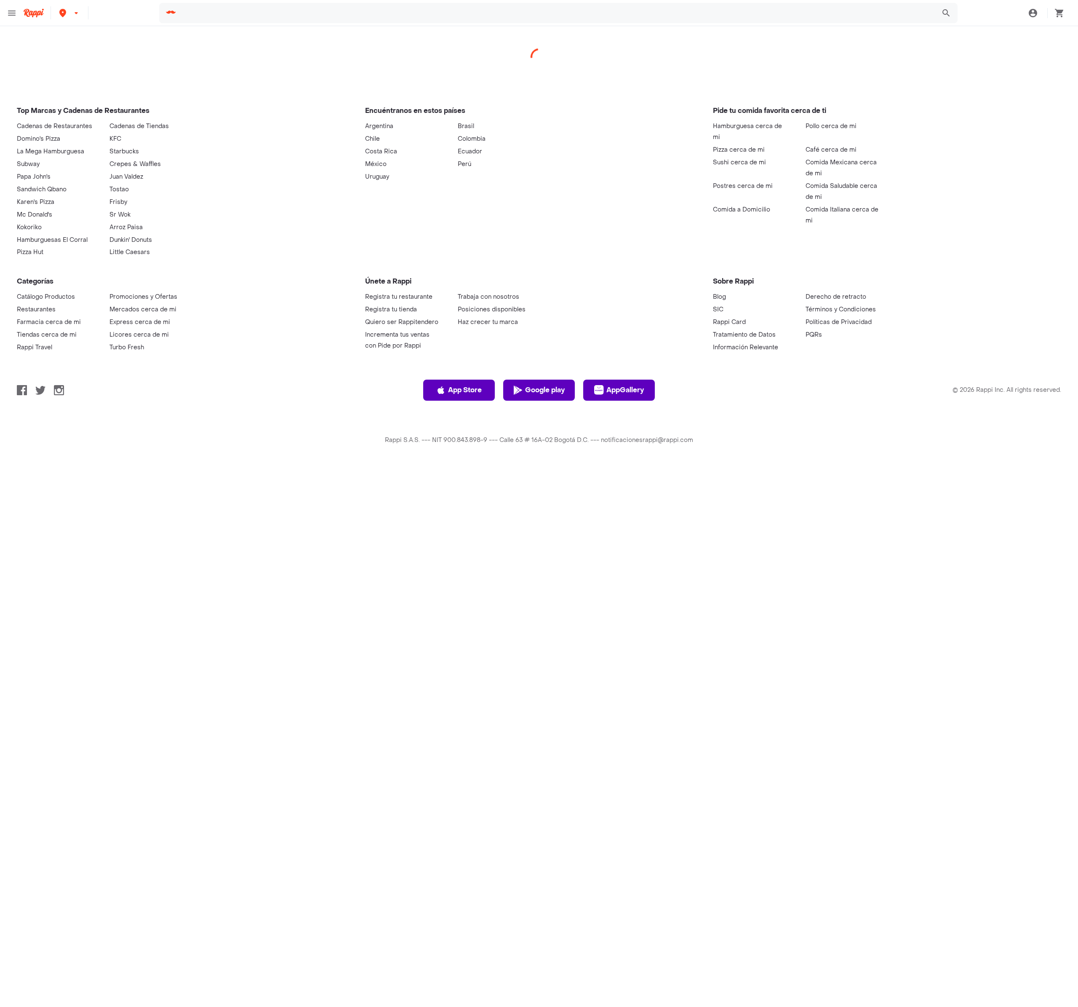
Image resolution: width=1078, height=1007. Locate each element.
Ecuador (470, 151)
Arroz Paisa (126, 227)
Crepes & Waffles (135, 164)
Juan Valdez (126, 177)
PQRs (814, 335)
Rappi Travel (34, 347)
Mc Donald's (34, 215)
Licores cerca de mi (139, 335)
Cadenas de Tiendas (139, 126)
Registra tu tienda (391, 309)
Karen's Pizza (35, 202)
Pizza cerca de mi (739, 150)
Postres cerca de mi (743, 186)
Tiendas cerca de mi (47, 335)
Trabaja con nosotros (488, 297)
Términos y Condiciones (841, 309)
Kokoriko (29, 227)
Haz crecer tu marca (488, 322)
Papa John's (34, 177)
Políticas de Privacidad (839, 322)
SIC (718, 309)
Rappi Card (729, 322)
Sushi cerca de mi (739, 162)
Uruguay (377, 177)
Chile (372, 139)
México (376, 164)
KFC (115, 139)
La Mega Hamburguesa (50, 151)
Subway (28, 164)
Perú (464, 164)
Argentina (379, 126)
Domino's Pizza (38, 139)
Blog (719, 297)
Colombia (472, 139)
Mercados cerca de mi (142, 309)
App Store (465, 390)
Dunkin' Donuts (130, 240)
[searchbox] (556, 13)
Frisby (118, 202)
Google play (545, 390)
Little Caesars (129, 252)
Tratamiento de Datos (744, 335)
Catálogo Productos (46, 297)
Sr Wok (120, 215)
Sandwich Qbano (42, 189)
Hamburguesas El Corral (52, 240)
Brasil (466, 126)
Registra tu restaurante (398, 297)
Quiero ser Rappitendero (401, 322)
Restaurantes (36, 309)
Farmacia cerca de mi (49, 322)
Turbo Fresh (126, 347)
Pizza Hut (30, 252)
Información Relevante (745, 347)
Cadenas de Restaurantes (54, 126)
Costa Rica (381, 151)
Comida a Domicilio (741, 210)
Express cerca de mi (139, 322)
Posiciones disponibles (492, 309)
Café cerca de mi (831, 150)
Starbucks (124, 151)
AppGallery (625, 390)
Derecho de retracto (836, 297)
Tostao (119, 189)
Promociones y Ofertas (143, 297)
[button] (69, 12)
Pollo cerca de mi (831, 126)
